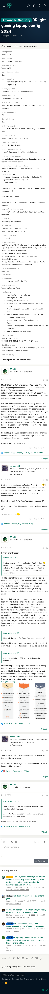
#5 (47, 795)
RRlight (6, 36)
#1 (47, 380)
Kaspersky (10, 950)
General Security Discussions (17, 890)
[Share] (43, 380)
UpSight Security (8, 681)
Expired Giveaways (13, 904)
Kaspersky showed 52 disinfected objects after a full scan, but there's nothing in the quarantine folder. (25, 940)
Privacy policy (29, 979)
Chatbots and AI (12, 931)
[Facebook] (43, 990)
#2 (47, 480)
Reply (45, 458)
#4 (47, 751)
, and (23, 453)
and (17, 723)
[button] (3, 5)
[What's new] (39, 5)
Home (43, 979)
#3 (47, 548)
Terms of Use (17, 979)
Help (38, 979)
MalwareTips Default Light (14, 975)
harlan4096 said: (9, 558)
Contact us (6, 979)
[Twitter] (46, 990)
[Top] (2, 983)
